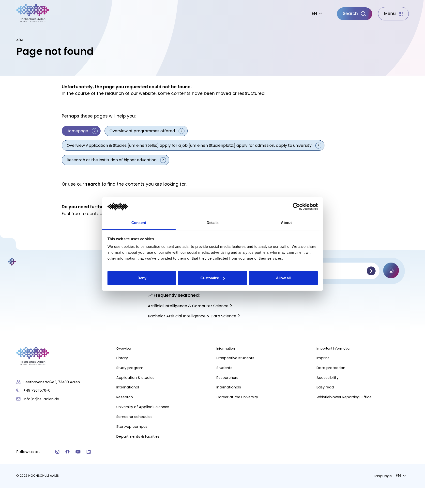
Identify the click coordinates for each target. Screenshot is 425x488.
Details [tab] (213, 223)
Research (124, 397)
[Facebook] (67, 452)
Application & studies (135, 377)
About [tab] (286, 223)
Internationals (228, 387)
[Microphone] (391, 270)
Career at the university (237, 397)
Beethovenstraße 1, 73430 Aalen (52, 382)
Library (122, 357)
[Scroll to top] (412, 410)
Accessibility (327, 377)
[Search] (371, 270)
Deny (141, 278)
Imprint (323, 357)
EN (314, 13)
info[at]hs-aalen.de (41, 399)
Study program (129, 367)
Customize (209, 278)
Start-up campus (132, 426)
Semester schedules (134, 416)
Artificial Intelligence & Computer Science (188, 306)
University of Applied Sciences (142, 406)
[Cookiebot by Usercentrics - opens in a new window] (296, 206)
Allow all (283, 278)
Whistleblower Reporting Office (344, 397)
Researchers (227, 377)
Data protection (331, 367)
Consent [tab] (138, 223)
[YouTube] (78, 452)
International (127, 387)
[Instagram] (57, 452)
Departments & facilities (138, 436)
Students (224, 367)
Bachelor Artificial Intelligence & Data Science (192, 316)
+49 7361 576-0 (36, 390)
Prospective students (235, 357)
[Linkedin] (89, 452)
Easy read (325, 387)
